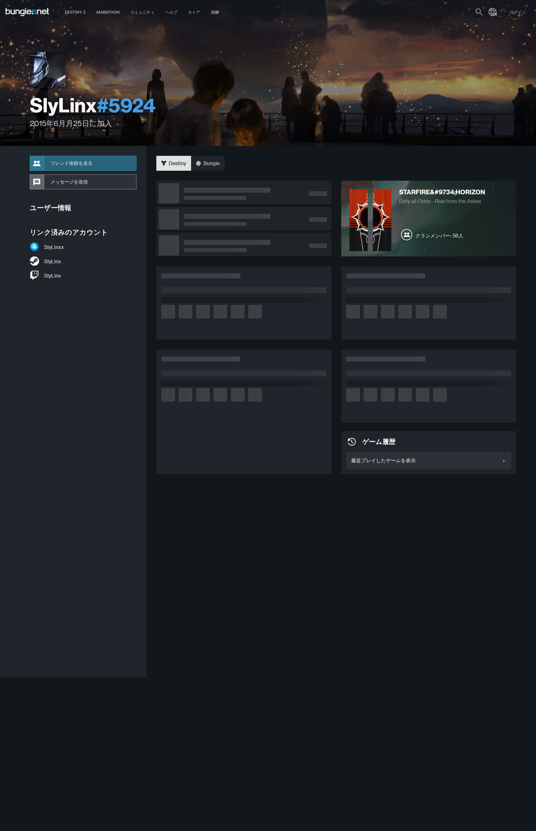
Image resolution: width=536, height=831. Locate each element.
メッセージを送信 (69, 181)
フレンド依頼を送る (71, 163)
